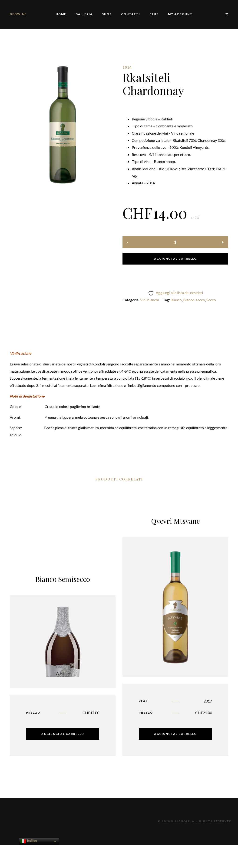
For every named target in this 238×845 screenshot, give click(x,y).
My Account (180, 14)
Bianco (176, 300)
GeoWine (18, 14)
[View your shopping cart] (224, 14)
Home (61, 14)
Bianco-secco (194, 300)
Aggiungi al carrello (175, 258)
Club (154, 14)
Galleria (84, 14)
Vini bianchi (149, 300)
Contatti (130, 14)
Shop (107, 14)
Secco (211, 300)
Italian (31, 841)
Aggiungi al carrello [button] (62, 734)
